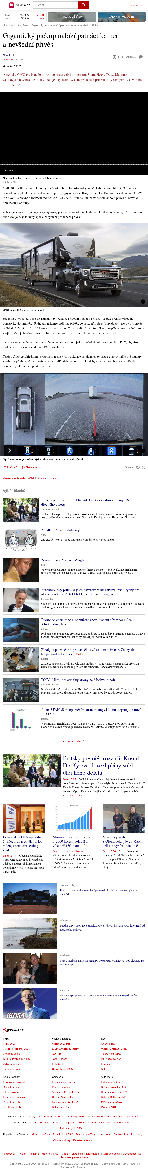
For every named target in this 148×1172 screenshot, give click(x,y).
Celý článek (77, 795)
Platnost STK (108, 1107)
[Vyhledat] (83, 5)
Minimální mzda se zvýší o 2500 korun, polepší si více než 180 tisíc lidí (71, 841)
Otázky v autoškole (112, 1102)
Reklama (34, 1153)
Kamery (41, 477)
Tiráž (55, 1153)
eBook (120, 57)
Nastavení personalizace (74, 1157)
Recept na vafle (12, 1102)
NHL (103, 1068)
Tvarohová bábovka (14, 1097)
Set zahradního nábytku (120, 1122)
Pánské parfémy (82, 1140)
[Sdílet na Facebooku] (138, 467)
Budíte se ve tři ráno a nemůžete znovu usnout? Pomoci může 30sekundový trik (86, 621)
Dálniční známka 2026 (114, 1087)
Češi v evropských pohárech (122, 1116)
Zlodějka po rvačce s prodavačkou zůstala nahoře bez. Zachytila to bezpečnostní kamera (89, 651)
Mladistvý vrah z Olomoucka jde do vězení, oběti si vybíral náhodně (123, 841)
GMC (31, 477)
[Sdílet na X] (143, 467)
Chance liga (108, 1043)
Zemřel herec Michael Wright (63, 559)
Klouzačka (98, 1122)
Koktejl (44, 659)
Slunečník (83, 1122)
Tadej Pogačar (60, 1058)
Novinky (7, 55)
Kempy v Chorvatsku (64, 1081)
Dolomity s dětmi (61, 1107)
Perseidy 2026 (75, 1116)
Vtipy (43, 535)
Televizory (136, 1134)
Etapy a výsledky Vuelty (65, 1048)
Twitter (22, 1153)
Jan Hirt (56, 1053)
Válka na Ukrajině (50, 509)
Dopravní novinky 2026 (114, 1092)
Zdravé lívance (11, 1092)
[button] (74, 128)
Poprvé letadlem (61, 1087)
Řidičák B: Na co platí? (114, 1097)
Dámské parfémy (85, 1134)
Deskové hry (121, 1134)
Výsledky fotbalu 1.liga (114, 1048)
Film (43, 565)
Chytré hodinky (61, 1140)
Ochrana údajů (111, 1153)
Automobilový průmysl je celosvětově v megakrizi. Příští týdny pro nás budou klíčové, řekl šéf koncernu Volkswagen (90, 591)
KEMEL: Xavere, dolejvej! (60, 529)
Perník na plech (12, 1107)
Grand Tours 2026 (62, 1068)
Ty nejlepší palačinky (15, 1081)
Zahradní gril (67, 1128)
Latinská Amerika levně (65, 1102)
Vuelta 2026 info (61, 1043)
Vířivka (81, 1128)
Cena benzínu (95, 1116)
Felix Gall (57, 1063)
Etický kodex (93, 1153)
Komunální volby (12, 1068)
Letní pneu (104, 1134)
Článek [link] (7, 102)
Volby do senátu (12, 1063)
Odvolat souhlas (132, 1153)
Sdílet (133, 57)
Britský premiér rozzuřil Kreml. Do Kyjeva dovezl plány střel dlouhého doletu (86, 502)
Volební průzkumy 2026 (16, 1048)
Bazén (33, 1122)
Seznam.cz (136, 5)
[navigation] (4, 5)
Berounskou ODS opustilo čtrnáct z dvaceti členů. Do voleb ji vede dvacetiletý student (22, 843)
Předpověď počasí (53, 1116)
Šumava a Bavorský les (65, 1092)
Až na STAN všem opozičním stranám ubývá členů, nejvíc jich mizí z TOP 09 (91, 711)
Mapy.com (35, 1116)
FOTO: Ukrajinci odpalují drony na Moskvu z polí (78, 679)
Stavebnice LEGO (63, 1134)
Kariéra (46, 1153)
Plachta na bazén (49, 1122)
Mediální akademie (72, 1153)
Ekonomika (47, 599)
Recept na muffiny (13, 1087)
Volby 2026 (9, 1043)
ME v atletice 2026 (111, 1058)
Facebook (9, 1153)
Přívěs (53, 477)
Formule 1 (107, 1063)
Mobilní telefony (41, 1134)
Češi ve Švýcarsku (62, 1097)
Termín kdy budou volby (16, 1058)
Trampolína (68, 1122)
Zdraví (44, 629)
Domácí (45, 719)
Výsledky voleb (11, 1053)
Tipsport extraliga (111, 1053)
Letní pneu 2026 (110, 1081)
